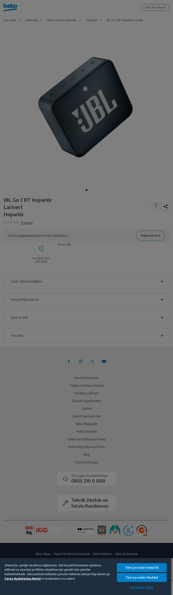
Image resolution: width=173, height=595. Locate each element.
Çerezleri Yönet (141, 587)
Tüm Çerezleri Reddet (141, 577)
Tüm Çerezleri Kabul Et (142, 567)
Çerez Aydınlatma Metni (23, 578)
